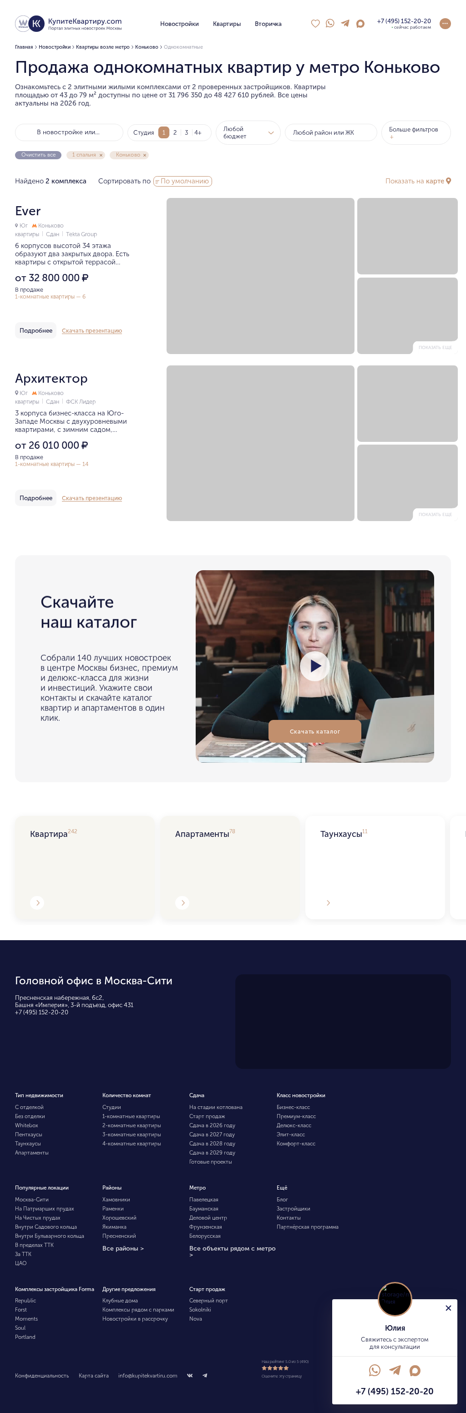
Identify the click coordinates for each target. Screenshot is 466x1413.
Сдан (53, 234)
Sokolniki (200, 1310)
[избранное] (315, 24)
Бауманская (203, 1208)
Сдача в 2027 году (212, 1134)
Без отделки (30, 1116)
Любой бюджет (234, 132)
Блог (282, 1199)
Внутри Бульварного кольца (49, 1236)
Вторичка (268, 23)
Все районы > (123, 1249)
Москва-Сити (32, 1199)
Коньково (50, 225)
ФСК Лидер (81, 401)
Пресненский (119, 1236)
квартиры (28, 234)
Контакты (289, 1218)
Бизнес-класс (293, 1107)
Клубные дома (120, 1300)
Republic (25, 1300)
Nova (195, 1319)
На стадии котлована (216, 1107)
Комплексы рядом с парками (138, 1310)
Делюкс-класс (294, 1125)
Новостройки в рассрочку (135, 1319)
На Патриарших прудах (44, 1208)
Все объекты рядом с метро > (232, 1252)
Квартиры (227, 23)
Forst (21, 1310)
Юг (23, 225)
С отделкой (29, 1107)
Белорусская (205, 1236)
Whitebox (26, 1125)
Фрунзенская (205, 1227)
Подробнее (36, 330)
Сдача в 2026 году (212, 1125)
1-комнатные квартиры (131, 1116)
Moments (26, 1319)
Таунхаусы (28, 1143)
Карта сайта (94, 1375)
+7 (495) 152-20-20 (41, 1012)
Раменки (113, 1208)
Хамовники (116, 1199)
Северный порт (208, 1300)
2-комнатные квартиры (131, 1125)
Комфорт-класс (296, 1143)
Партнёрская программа (308, 1227)
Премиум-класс (296, 1116)
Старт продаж (207, 1116)
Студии (111, 1107)
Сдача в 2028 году (212, 1143)
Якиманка (114, 1227)
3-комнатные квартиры (131, 1134)
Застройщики (293, 1208)
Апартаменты (32, 1153)
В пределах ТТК (34, 1245)
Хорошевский (119, 1218)
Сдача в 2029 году (212, 1153)
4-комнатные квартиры (131, 1143)
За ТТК (23, 1254)
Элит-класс (291, 1134)
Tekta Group (81, 234)
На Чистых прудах (38, 1218)
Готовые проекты (210, 1162)
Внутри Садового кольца (46, 1227)
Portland (25, 1337)
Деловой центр (208, 1218)
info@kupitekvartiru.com (147, 1375)
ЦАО (21, 1263)
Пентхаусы (28, 1134)
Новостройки (179, 23)
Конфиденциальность (42, 1375)
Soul (20, 1328)
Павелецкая (203, 1199)
